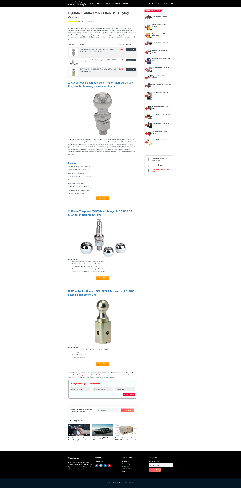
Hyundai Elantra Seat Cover (161, 123)
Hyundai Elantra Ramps (160, 16)
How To (125, 3)
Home (92, 3)
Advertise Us (125, 461)
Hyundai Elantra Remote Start (162, 115)
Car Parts (117, 3)
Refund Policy (126, 466)
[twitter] (101, 465)
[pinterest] (109, 465)
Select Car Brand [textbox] (76, 389)
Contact (124, 471)
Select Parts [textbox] (120, 389)
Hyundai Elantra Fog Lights (161, 67)
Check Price (131, 49)
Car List (108, 3)
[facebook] (96, 465)
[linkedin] (105, 465)
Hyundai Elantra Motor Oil (160, 92)
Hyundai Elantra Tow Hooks (161, 140)
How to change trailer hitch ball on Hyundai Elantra (89, 375)
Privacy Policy (126, 464)
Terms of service (127, 468)
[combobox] (80, 389)
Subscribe (165, 3)
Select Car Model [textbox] (99, 389)
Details (121, 49)
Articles (99, 3)
